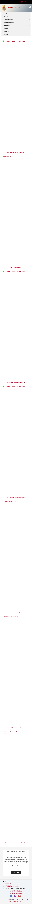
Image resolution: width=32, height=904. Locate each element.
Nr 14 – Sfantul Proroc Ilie (16, 267)
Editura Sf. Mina (14, 8)
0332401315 (8, 884)
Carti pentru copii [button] (8, 19)
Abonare (16, 872)
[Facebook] (11, 896)
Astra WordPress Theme (16, 901)
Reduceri (6, 28)
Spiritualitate (7, 25)
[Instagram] (15, 896)
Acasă (5, 13)
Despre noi (6, 31)
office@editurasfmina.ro (11, 886)
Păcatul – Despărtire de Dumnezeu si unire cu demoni (16, 842)
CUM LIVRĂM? (16, 890)
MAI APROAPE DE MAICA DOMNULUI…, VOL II (16, 497)
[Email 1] (19, 896)
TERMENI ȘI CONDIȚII (16, 893)
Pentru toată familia (9, 22)
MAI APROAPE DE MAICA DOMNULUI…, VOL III (16, 152)
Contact (6, 34)
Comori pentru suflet (16, 612)
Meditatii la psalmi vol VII (16, 727)
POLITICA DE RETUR (16, 892)
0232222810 (8, 885)
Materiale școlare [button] (8, 16)
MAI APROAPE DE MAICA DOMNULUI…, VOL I (16, 382)
